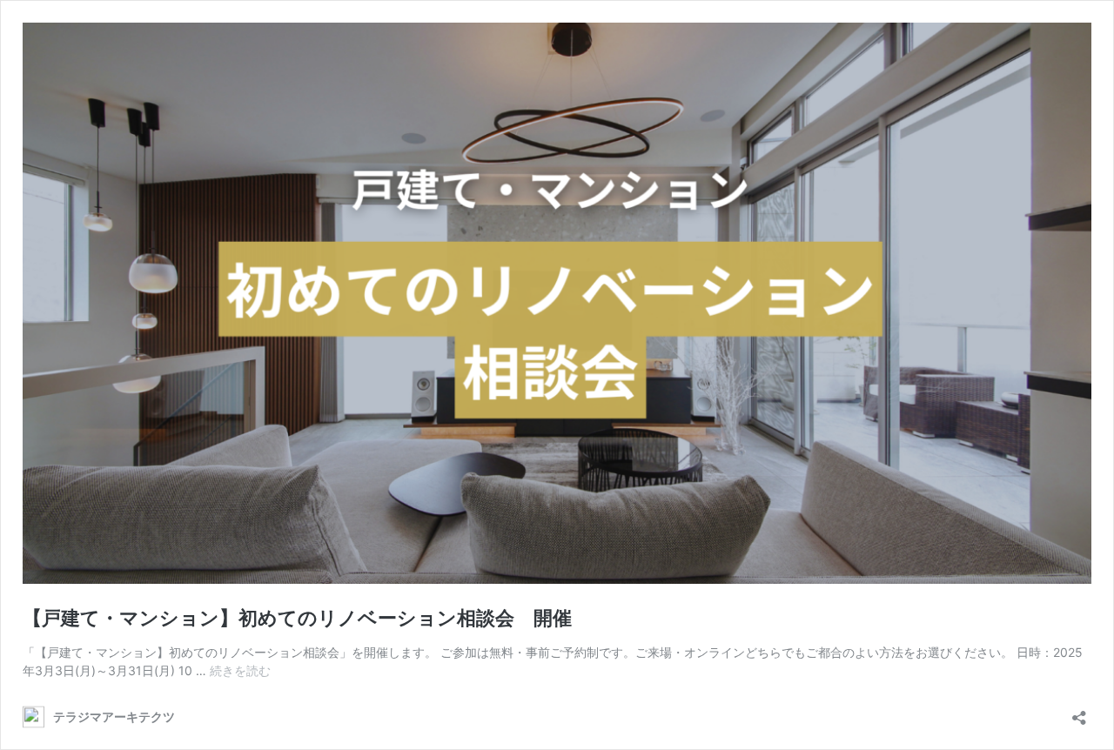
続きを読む (240, 670)
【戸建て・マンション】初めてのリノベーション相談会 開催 (297, 617)
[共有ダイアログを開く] (1079, 712)
